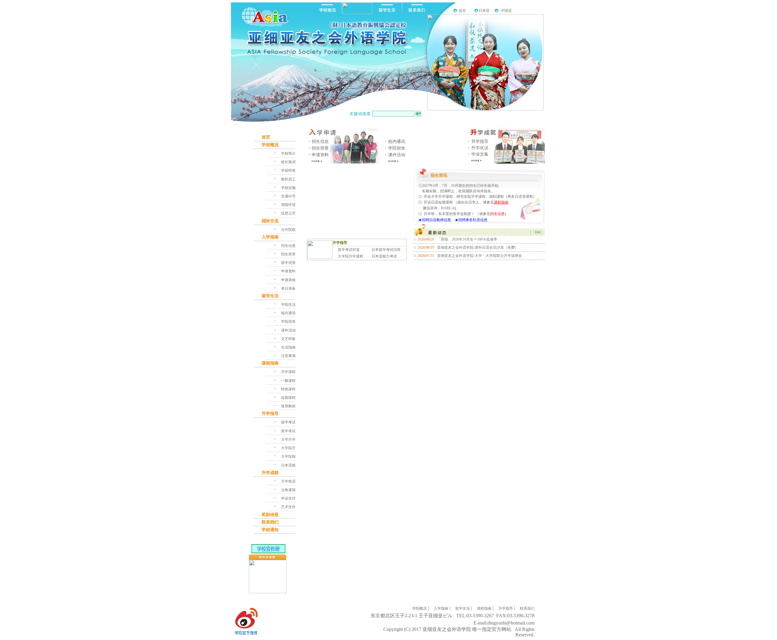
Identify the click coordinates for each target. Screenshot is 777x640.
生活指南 (288, 347)
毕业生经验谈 (292, 498)
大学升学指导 (292, 439)
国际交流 (270, 221)
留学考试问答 (292, 431)
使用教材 (288, 406)
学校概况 (270, 145)
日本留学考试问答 (386, 250)
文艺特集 (288, 339)
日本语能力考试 (384, 256)
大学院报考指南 (294, 456)
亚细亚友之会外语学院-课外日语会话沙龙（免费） (477, 247)
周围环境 (288, 205)
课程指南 (501, 202)
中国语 (506, 10)
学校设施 (288, 188)
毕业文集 (479, 154)
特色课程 (288, 389)
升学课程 (288, 372)
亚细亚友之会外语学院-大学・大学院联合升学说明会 (479, 256)
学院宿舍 (396, 148)
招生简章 (320, 148)
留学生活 (270, 296)
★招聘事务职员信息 (469, 220)
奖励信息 (270, 514)
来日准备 (288, 288)
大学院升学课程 (350, 256)
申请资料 (320, 155)
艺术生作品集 (292, 507)
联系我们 (270, 522)
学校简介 (288, 153)
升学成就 (270, 472)
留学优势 (288, 263)
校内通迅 (288, 313)
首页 (462, 10)
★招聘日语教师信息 (434, 220)
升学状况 (479, 148)
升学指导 (479, 141)
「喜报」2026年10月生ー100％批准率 (467, 239)
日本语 (484, 10)
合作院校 (288, 229)
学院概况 (419, 608)
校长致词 (288, 162)
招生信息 (320, 141)
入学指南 (270, 237)
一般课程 (288, 381)
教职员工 (288, 179)
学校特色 (288, 170)
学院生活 (288, 304)
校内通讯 (396, 141)
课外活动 (396, 155)
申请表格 (288, 280)
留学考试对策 (349, 250)
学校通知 (270, 529)
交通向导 (288, 196)
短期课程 (288, 398)
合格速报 (288, 490)
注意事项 (288, 356)
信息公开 (288, 213)
